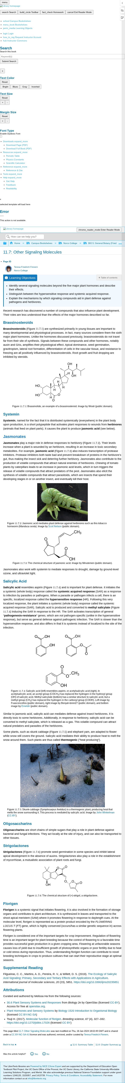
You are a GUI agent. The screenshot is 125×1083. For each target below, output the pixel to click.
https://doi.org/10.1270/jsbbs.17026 (28, 1022)
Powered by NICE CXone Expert (46, 1066)
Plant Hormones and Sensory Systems (30, 1010)
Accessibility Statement (91, 1075)
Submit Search (9, 61)
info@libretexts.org (36, 1078)
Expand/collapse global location (120, 242)
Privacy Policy (52, 1075)
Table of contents (109, 277)
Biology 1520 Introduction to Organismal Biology (87, 1010)
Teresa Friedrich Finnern (26, 267)
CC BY (66, 1022)
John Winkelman (105, 812)
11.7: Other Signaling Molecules (34, 1031)
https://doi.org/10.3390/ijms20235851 (96, 982)
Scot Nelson (55, 526)
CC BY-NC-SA (27, 1014)
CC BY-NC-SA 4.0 (20, 1034)
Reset (5, 82)
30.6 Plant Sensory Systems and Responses (34, 1002)
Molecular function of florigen (43, 1019)
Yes (36, 1054)
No (47, 1054)
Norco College (70, 243)
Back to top (8, 1044)
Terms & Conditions (69, 1075)
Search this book (8, 51)
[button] (11, 185)
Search (8, 236)
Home (17, 243)
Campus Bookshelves (42, 243)
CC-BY (12, 815)
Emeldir (25, 706)
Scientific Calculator (15, 163)
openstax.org (37, 1006)
